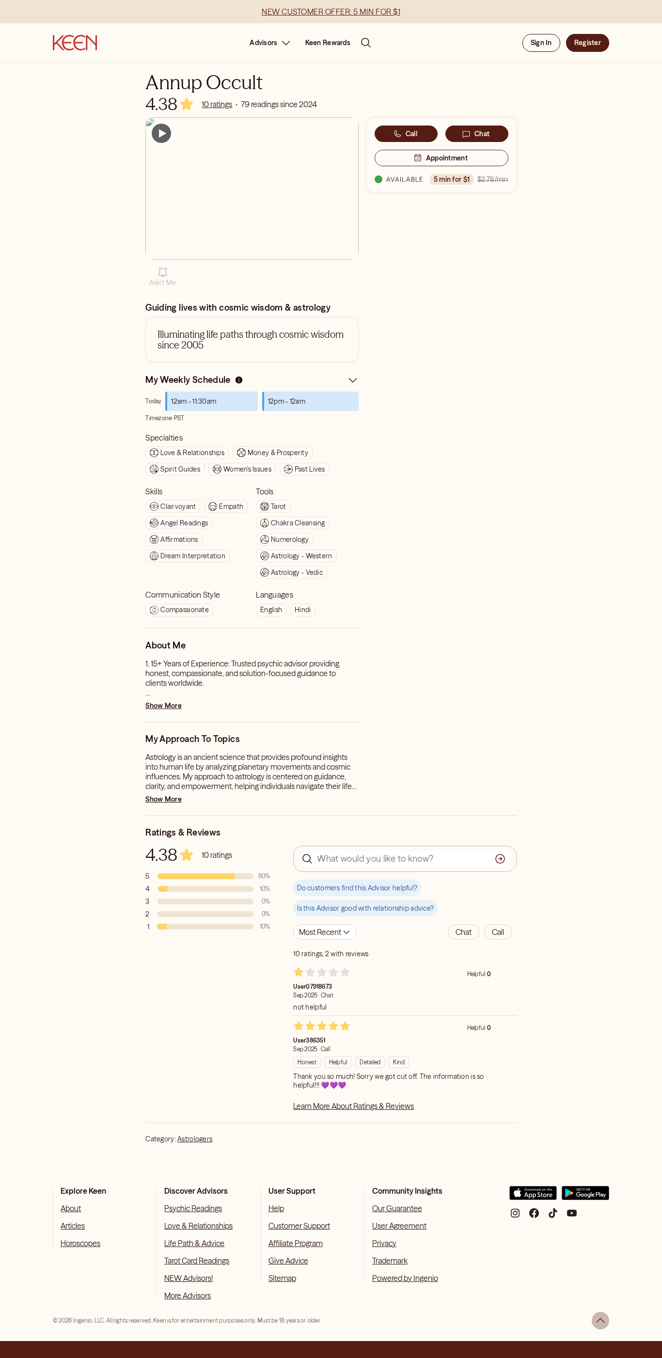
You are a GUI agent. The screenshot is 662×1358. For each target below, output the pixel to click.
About (71, 1208)
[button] (162, 277)
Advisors (263, 42)
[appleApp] (533, 1196)
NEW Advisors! (188, 1278)
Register (587, 42)
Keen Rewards (327, 42)
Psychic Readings (193, 1208)
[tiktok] (553, 1216)
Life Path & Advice (194, 1243)
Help (276, 1208)
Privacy (384, 1243)
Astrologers (194, 1139)
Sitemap (282, 1278)
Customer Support (299, 1226)
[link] (217, 104)
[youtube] (572, 1216)
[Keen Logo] (75, 42)
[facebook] (534, 1216)
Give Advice (288, 1260)
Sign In (541, 42)
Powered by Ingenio (405, 1278)
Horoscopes (80, 1243)
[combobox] (325, 932)
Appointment (447, 158)
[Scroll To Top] (600, 1320)
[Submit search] (500, 858)
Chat (481, 133)
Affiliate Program (295, 1243)
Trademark (390, 1260)
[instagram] (515, 1216)
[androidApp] (585, 1196)
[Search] (366, 42)
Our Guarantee (397, 1208)
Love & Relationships (198, 1226)
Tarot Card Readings (196, 1260)
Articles (73, 1226)
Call (411, 133)
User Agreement (399, 1226)
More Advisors (187, 1295)
